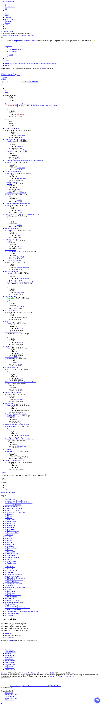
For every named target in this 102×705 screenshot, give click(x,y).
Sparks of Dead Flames (14, 251)
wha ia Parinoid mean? (12, 271)
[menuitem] (15, 49)
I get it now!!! (9, 449)
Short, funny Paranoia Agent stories (16, 414)
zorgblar (9, 141)
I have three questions (11, 182)
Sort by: (19, 475)
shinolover (20, 146)
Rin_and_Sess (11, 173)
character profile (29, 41)
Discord (43, 68)
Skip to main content (7, 1)
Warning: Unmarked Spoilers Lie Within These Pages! (18, 35)
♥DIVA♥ (10, 369)
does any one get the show (13, 392)
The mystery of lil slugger (13, 332)
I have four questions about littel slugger (17, 203)
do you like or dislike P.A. (13, 367)
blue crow (10, 273)
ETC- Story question (11, 310)
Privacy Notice (35, 673)
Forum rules (4, 77)
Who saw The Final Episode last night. (17, 424)
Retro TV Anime (10, 19)
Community (8, 21)
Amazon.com (9, 693)
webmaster (10, 106)
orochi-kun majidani (23, 268)
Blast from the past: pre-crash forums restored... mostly (22, 104)
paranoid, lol (9, 403)
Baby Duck (20, 257)
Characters (8, 17)
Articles (7, 23)
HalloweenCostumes (11, 694)
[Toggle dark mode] (5, 28)
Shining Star (11, 298)
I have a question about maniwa (15, 139)
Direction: (33, 475)
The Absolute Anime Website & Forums (44, 106)
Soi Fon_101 (11, 416)
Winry (9, 348)
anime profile (16, 41)
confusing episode (10, 296)
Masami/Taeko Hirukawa (13, 260)
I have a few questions (12, 239)
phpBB (11, 640)
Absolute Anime (10, 7)
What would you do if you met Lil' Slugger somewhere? (22, 214)
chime (19, 421)
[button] (6, 92)
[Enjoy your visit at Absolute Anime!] (7, 31)
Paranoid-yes (9, 346)
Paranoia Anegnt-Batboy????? (14, 460)
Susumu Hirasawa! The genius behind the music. (20, 439)
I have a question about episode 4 (15, 193)
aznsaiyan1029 (11, 230)
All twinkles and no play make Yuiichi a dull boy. (20, 382)
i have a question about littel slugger (16, 150)
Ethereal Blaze (21, 446)
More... (7, 24)
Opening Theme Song (12, 128)
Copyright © (5, 673)
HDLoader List (9, 668)
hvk (18, 157)
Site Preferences (7, 687)
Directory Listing (10, 669)
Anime (7, 16)
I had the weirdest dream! (13, 171)
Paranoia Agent (10, 74)
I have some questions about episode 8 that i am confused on (24, 160)
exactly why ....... (10, 250)
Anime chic (10, 451)
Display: (5, 475)
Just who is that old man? (13, 228)
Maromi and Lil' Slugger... (13, 357)
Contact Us (25, 673)
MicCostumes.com (11, 698)
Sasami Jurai (21, 135)
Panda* (9, 323)
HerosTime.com (10, 696)
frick (6, 321)
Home (7, 14)
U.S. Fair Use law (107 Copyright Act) (62, 676)
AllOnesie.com (9, 700)
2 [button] (5, 90)
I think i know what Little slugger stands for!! (19, 282)
